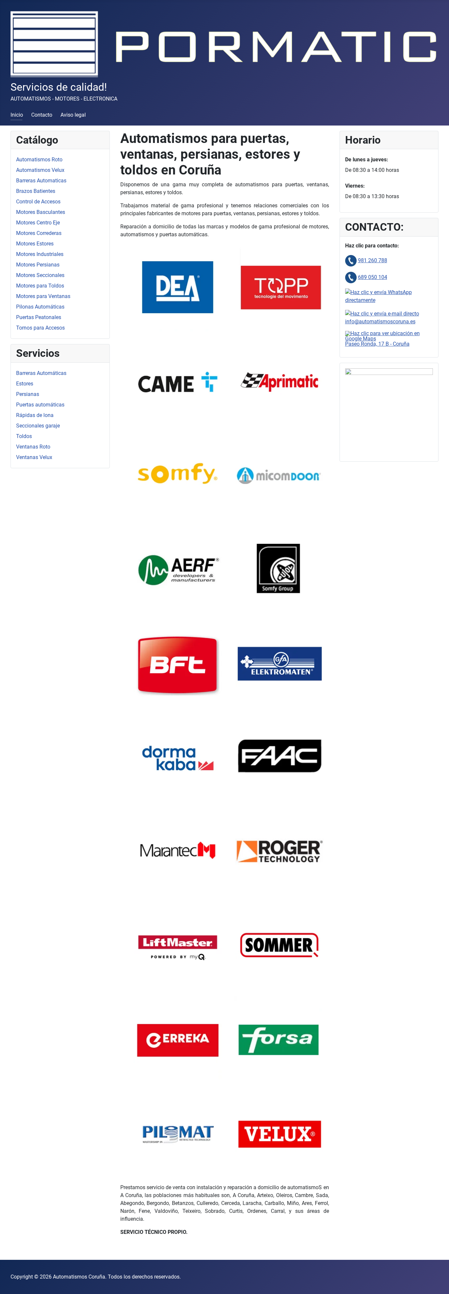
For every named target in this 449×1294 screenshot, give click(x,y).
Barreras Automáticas (41, 373)
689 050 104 (372, 277)
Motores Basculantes (40, 212)
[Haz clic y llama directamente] (351, 260)
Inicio (17, 115)
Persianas (27, 394)
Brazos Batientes (35, 191)
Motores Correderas (38, 233)
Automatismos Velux (40, 170)
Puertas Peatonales (38, 317)
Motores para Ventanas (43, 296)
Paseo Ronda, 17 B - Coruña (377, 344)
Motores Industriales (39, 254)
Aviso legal (73, 115)
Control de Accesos (38, 201)
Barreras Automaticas (41, 180)
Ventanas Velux (34, 457)
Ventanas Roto (33, 447)
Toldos (24, 436)
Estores (24, 384)
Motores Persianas (37, 265)
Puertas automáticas (40, 405)
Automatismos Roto (39, 159)
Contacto (41, 115)
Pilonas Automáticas (40, 307)
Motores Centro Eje (38, 223)
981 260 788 (372, 260)
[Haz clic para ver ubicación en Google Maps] (389, 336)
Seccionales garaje (38, 426)
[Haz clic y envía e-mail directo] (382, 313)
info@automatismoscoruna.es (380, 321)
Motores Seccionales (40, 275)
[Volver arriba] (437, 1282)
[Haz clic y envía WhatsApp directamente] (389, 296)
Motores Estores (35, 244)
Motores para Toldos (40, 286)
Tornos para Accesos (40, 328)
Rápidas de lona (35, 415)
